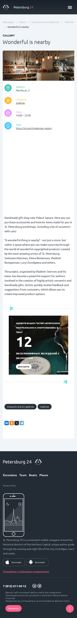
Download (16, 562)
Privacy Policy (9, 485)
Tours (23, 475)
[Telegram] (22, 423)
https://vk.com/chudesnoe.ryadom (34, 128)
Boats (33, 475)
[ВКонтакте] (6, 423)
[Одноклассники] (11, 423)
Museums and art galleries (20, 406)
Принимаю (13, 608)
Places (43, 475)
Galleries (20, 103)
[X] (17, 423)
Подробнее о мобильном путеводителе (26, 571)
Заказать (23, 366)
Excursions (10, 475)
